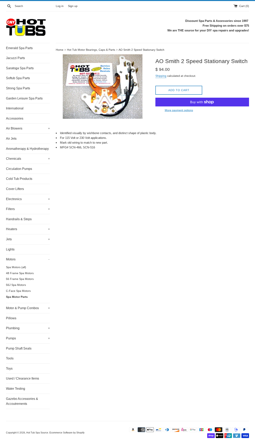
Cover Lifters (15, 189)
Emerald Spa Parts (19, 48)
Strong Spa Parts (18, 88)
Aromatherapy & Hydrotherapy (27, 148)
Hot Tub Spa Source (37, 432)
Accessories (14, 118)
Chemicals (28, 158)
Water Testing (15, 388)
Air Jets (11, 138)
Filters (28, 209)
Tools (10, 358)
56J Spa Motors (16, 284)
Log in (60, 6)
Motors (27, 259)
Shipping (160, 75)
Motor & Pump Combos (28, 308)
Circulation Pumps (19, 168)
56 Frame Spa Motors (20, 279)
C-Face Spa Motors (18, 290)
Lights (10, 249)
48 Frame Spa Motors (20, 273)
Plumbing (28, 328)
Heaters (28, 229)
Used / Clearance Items (22, 378)
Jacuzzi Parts (15, 58)
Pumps (28, 338)
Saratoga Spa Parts (20, 68)
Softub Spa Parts (18, 78)
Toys (9, 368)
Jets (28, 239)
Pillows (11, 318)
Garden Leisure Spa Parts (24, 98)
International (15, 108)
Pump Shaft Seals (18, 348)
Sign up (72, 6)
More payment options (179, 110)
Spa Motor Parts (17, 296)
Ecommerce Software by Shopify (66, 432)
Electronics (28, 199)
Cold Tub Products (19, 178)
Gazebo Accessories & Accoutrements (22, 401)
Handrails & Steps (19, 219)
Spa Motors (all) (16, 267)
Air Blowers (28, 128)
